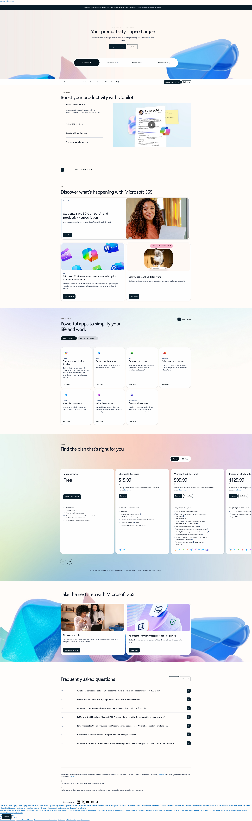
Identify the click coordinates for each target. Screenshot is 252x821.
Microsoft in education (209, 806)
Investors (235, 810)
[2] (61, 780)
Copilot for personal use (72, 806)
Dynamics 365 (24, 810)
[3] (61, 787)
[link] (65, 82)
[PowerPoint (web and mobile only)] (187, 549)
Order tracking (155, 806)
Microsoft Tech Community (147, 810)
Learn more (162, 775)
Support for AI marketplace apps (128, 810)
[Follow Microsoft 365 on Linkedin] (78, 802)
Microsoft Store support (137, 806)
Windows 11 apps (103, 806)
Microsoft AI (4, 810)
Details (71, 777)
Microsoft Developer (100, 810)
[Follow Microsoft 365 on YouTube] (87, 802)
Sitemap (19, 820)
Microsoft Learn (113, 810)
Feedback (7, 816)
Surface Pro (3, 806)
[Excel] (238, 549)
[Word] (234, 549)
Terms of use (53, 820)
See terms (127, 490)
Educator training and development (45, 808)
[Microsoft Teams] (207, 549)
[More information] (140, 514)
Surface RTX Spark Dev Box (39, 806)
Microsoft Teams (60, 810)
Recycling (77, 820)
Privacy (36, 820)
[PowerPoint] (242, 549)
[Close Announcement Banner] (188, 7)
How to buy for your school (24, 808)
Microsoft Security (14, 810)
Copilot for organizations (56, 806)
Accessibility (10, 813)
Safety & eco (70, 820)
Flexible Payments (196, 806)
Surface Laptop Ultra (24, 806)
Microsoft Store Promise (182, 806)
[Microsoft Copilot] (175, 549)
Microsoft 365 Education (8, 808)
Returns (148, 806)
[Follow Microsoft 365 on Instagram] (92, 802)
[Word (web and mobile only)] (179, 549)
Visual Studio (188, 810)
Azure (92, 810)
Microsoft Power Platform (47, 810)
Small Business (85, 810)
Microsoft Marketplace (163, 810)
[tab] (69, 338)
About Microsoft (203, 810)
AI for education (81, 808)
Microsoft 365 (33, 810)
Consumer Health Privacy (8, 820)
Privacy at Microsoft (225, 810)
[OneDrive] (124, 549)
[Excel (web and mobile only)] (183, 549)
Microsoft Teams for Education (240, 806)
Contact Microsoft (27, 820)
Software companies (177, 810)
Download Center (124, 806)
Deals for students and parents (66, 808)
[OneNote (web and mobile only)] (195, 549)
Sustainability (18, 813)
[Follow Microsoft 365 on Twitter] (83, 802)
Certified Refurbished (167, 806)
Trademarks (61, 820)
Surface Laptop (12, 806)
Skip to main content (7, 1)
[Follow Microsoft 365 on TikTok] (97, 802)
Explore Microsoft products (88, 806)
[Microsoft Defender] (203, 549)
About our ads (85, 820)
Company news (214, 810)
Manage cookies (44, 820)
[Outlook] (120, 549)
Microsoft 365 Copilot (73, 810)
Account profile (114, 806)
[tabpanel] (126, 385)
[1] (61, 772)
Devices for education (223, 806)
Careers (195, 810)
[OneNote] (250, 549)
